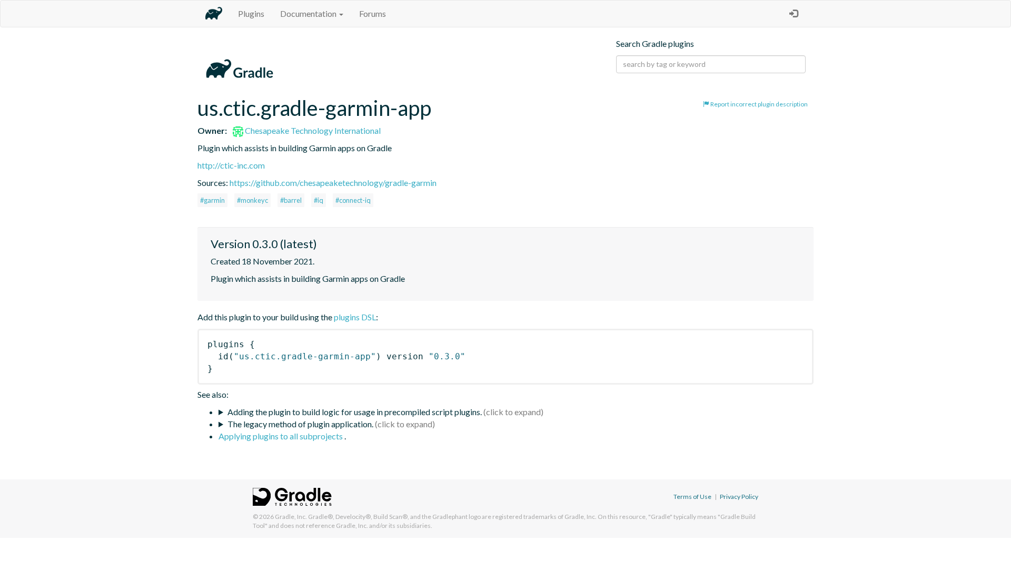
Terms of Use (692, 497)
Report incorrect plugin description (758, 104)
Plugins (251, 13)
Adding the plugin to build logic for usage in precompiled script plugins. (354, 412)
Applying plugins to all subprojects (281, 436)
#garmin (212, 200)
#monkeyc (252, 200)
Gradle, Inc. (291, 517)
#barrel (291, 200)
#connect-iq (353, 200)
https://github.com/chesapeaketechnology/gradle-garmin (333, 183)
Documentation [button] (309, 13)
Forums (372, 13)
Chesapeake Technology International (312, 130)
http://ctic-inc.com (231, 165)
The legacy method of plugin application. (300, 424)
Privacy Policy (739, 497)
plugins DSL (355, 317)
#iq (318, 200)
